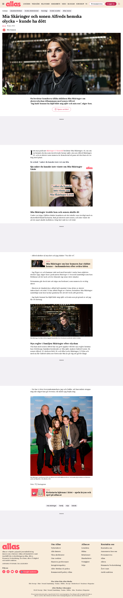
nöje (4, 26)
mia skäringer (51, 506)
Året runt (105, 569)
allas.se (90, 594)
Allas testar (67, 11)
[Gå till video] (89, 167)
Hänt (39, 583)
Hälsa (83, 551)
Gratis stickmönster (32, 11)
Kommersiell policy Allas (61, 572)
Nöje (83, 565)
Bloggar (71, 4)
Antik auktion (107, 572)
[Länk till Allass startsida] (13, 4)
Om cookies (56, 558)
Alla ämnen (56, 551)
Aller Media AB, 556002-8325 (52, 595)
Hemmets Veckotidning (111, 565)
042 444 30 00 (55, 594)
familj (61, 506)
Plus (87, 4)
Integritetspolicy (58, 565)
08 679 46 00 (85, 595)
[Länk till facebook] (3, 572)
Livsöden (26, 4)
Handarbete (55, 4)
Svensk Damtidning (48, 583)
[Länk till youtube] (12, 572)
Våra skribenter (57, 555)
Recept (68, 583)
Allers (103, 562)
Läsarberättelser (16, 11)
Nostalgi (44, 11)
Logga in (110, 4)
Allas (103, 558)
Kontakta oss (106, 548)
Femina (57, 583)
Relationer (45, 4)
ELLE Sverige (38, 590)
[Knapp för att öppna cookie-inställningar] (119, 4)
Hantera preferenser (60, 562)
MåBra (63, 583)
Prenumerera (96, 4)
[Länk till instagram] (8, 572)
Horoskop (80, 4)
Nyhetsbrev (56, 548)
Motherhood (75, 583)
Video (64, 4)
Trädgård (36, 4)
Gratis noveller (55, 11)
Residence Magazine (87, 583)
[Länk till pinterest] (16, 572)
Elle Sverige (33, 583)
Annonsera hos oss (109, 551)
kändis (74, 506)
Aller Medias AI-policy (60, 569)
